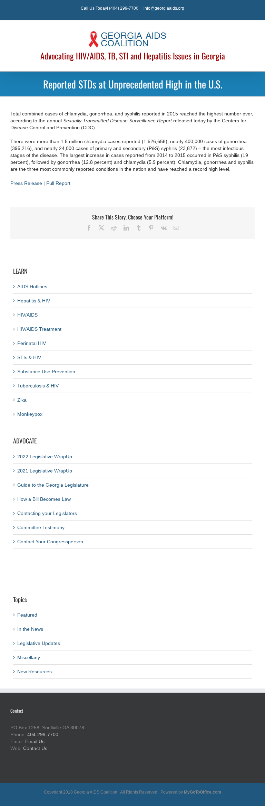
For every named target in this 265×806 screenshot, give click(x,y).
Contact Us (35, 748)
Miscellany (28, 657)
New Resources (34, 671)
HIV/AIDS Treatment (39, 329)
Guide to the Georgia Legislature (53, 485)
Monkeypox (29, 414)
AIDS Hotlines (32, 286)
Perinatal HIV (31, 343)
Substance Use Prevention (46, 371)
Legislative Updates (38, 643)
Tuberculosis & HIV (38, 385)
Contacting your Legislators (47, 513)
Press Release (26, 183)
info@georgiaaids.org (164, 8)
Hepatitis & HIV (33, 300)
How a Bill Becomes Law (44, 499)
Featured (27, 615)
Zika (22, 400)
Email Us (35, 741)
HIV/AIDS (27, 315)
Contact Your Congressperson (50, 541)
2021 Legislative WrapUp (44, 471)
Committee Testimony (41, 527)
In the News (30, 629)
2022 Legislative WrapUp (44, 456)
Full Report (58, 183)
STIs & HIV (29, 357)
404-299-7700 (42, 734)
